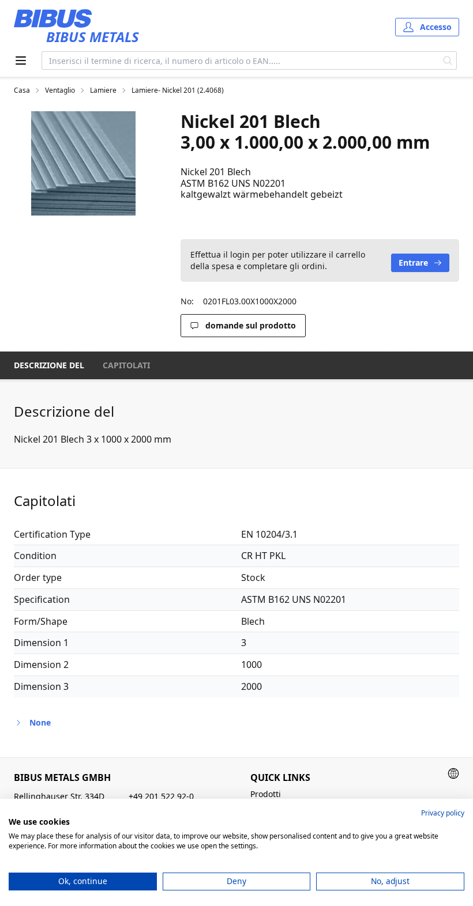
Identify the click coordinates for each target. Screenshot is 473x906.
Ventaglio (60, 90)
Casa (22, 90)
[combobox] (241, 60)
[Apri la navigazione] (21, 60)
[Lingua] (453, 773)
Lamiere (103, 90)
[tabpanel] (83, 163)
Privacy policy (442, 813)
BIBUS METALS (92, 36)
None (40, 722)
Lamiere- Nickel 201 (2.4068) (178, 90)
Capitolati (126, 365)
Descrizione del (49, 365)
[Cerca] (448, 60)
